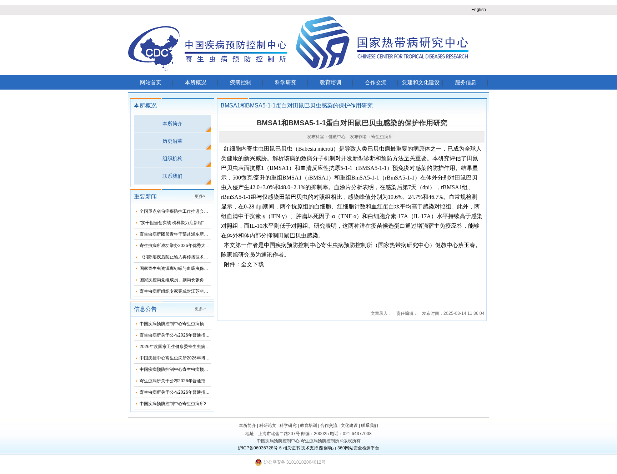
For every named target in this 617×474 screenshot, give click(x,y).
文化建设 (349, 425)
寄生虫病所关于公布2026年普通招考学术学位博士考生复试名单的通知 (207, 392)
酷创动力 (327, 447)
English (478, 9)
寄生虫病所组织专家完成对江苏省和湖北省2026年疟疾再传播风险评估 (207, 291)
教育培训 (330, 82)
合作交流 (375, 82)
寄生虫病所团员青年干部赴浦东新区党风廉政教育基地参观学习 (200, 234)
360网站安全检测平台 (358, 447)
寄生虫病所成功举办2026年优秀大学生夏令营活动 (187, 245)
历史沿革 (172, 141)
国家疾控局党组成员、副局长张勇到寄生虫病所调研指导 (193, 279)
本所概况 (195, 82)
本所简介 (172, 123)
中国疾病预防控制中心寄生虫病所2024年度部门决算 (190, 403)
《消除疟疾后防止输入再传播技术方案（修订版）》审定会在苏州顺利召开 (210, 256)
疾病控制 (240, 82)
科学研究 (285, 82)
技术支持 (309, 447)
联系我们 (172, 176)
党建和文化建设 (421, 82)
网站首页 (150, 82)
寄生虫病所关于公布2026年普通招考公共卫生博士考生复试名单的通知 (207, 380)
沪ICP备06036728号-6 (260, 447)
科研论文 (267, 425)
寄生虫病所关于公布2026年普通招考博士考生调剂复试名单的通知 (202, 335)
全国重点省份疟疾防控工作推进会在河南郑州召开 (187, 211)
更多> (200, 196)
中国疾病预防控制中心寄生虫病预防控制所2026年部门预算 (196, 369)
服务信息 (465, 82)
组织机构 (172, 158)
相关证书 (291, 447)
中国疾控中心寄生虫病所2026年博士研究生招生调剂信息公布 (198, 358)
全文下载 (252, 264)
